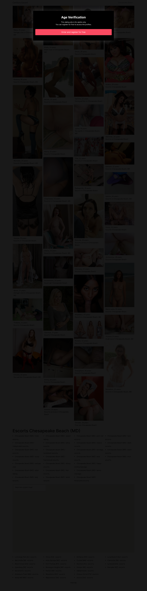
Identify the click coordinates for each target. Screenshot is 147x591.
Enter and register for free (73, 32)
